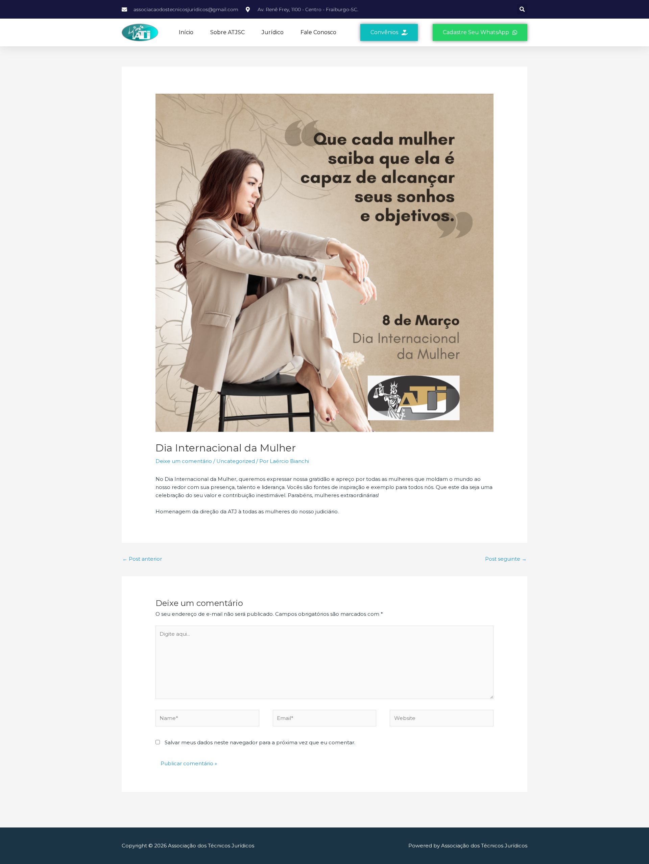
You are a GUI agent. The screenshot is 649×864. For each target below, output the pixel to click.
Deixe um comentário (183, 461)
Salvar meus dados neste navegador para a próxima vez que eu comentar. (260, 742)
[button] (522, 9)
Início (186, 32)
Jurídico (273, 32)
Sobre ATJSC (227, 32)
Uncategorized (235, 461)
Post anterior (142, 559)
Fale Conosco (318, 32)
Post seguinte (506, 559)
